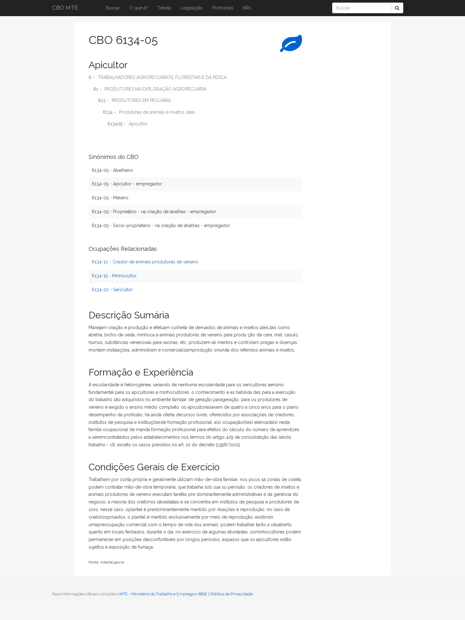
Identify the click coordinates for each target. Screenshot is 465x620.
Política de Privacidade (231, 594)
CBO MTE (65, 7)
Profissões (222, 7)
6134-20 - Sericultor (112, 289)
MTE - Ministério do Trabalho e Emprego (157, 594)
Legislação (192, 7)
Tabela (164, 7)
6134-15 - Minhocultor (114, 275)
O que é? (138, 7)
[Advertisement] (332, 125)
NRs (247, 7)
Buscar (113, 7)
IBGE (202, 594)
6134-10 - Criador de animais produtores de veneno (145, 261)
